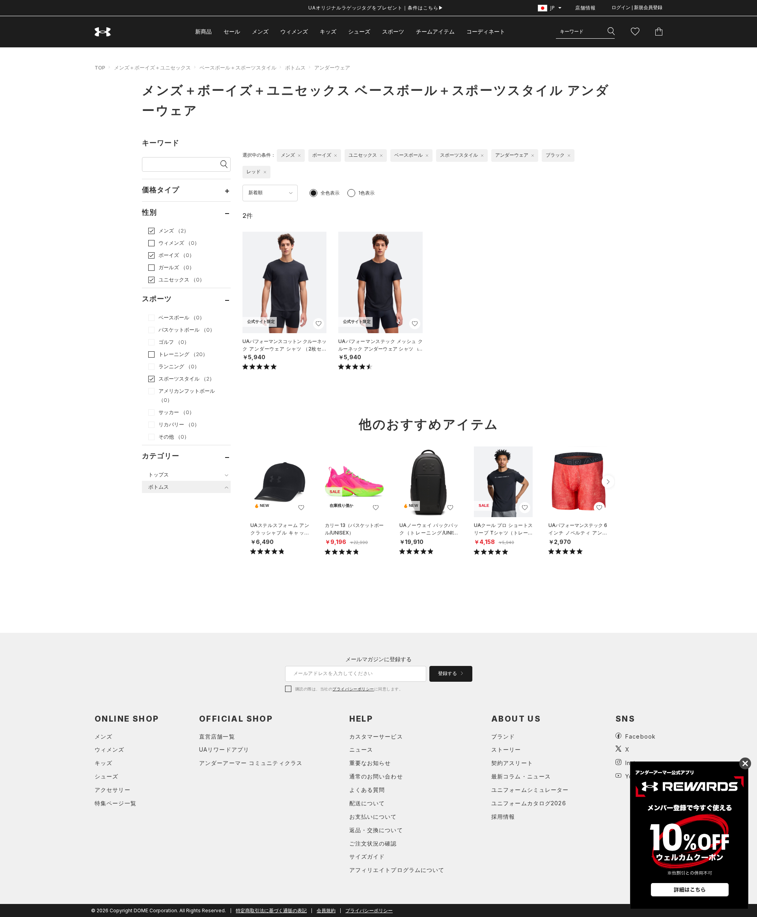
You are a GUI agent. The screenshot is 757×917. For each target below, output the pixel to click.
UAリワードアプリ (224, 749)
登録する (448, 673)
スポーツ (393, 31)
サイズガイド (367, 856)
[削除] (299, 155)
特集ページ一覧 (115, 803)
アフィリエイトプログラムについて (397, 869)
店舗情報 (585, 8)
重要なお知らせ (370, 762)
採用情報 (503, 816)
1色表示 (366, 193)
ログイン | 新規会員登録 (637, 7)
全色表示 (330, 193)
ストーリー (506, 749)
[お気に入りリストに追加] (301, 507)
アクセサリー (113, 789)
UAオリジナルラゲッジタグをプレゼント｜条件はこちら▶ (376, 8)
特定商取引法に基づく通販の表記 (271, 910)
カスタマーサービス (376, 736)
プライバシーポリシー (353, 688)
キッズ (328, 31)
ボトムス (295, 67)
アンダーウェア (332, 67)
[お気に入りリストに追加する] (318, 323)
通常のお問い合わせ (376, 776)
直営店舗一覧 (217, 736)
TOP (100, 67)
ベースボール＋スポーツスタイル (238, 67)
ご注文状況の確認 (373, 843)
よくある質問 (367, 789)
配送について (367, 803)
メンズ (260, 31)
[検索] (611, 31)
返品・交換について (376, 830)
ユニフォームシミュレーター (530, 789)
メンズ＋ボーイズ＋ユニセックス (152, 67)
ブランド (503, 736)
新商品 (203, 31)
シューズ (359, 31)
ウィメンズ (294, 31)
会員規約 (326, 910)
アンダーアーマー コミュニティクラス (250, 762)
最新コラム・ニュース (521, 776)
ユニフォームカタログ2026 (528, 803)
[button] (608, 481)
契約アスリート (512, 762)
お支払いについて (373, 816)
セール (232, 31)
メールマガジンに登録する (378, 659)
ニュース (361, 749)
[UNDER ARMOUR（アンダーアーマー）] (103, 31)
